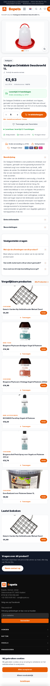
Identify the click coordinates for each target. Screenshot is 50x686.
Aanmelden (25, 621)
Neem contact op (12, 568)
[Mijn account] (40, 9)
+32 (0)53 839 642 (8, 597)
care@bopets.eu (23, 597)
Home (3, 15)
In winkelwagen (35, 115)
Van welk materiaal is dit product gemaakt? (22, 263)
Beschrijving (9, 157)
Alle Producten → (42, 282)
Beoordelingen (10, 227)
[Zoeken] (36, 9)
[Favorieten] (45, 9)
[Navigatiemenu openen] (24, 9)
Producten (9, 15)
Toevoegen (26, 317)
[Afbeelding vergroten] (44, 49)
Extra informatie (11, 220)
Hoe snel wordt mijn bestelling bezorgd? (21, 269)
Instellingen (25, 681)
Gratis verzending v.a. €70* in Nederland (16, 1)
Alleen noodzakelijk (25, 675)
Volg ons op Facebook (10, 602)
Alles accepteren (25, 669)
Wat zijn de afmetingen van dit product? (20, 250)
